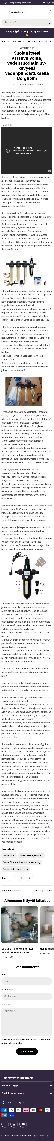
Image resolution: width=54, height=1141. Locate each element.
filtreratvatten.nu (18, 1135)
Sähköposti (8, 989)
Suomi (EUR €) (13, 1102)
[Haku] (48, 22)
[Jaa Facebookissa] (12, 878)
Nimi (5, 974)
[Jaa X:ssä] (21, 878)
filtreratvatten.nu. (23, 661)
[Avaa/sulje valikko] (3, 12)
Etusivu (5, 41)
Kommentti (8, 1004)
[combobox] (27, 22)
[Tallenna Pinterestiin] (30, 878)
